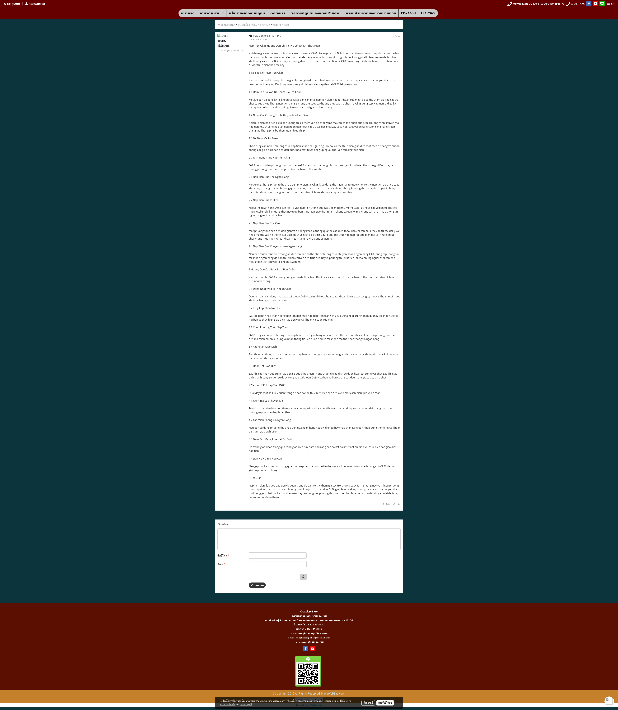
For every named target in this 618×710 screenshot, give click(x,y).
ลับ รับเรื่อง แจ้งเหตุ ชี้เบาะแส (254, 25)
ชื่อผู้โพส (223, 555)
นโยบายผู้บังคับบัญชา (247, 13)
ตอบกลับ (258, 585)
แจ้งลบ (397, 36)
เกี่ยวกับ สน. (210, 13)
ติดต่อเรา (277, 13)
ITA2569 (428, 13)
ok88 (268, 80)
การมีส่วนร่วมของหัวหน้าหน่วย (371, 13)
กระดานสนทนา (226, 25)
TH (612, 3)
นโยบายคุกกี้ (246, 704)
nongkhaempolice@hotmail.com (313, 638)
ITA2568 (408, 13)
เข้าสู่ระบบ (13, 3)
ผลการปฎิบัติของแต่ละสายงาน (315, 13)
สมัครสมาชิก (36, 3)
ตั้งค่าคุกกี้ (368, 702)
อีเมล (221, 564)
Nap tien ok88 (281, 25)
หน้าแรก (188, 13)
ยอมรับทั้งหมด (385, 702)
